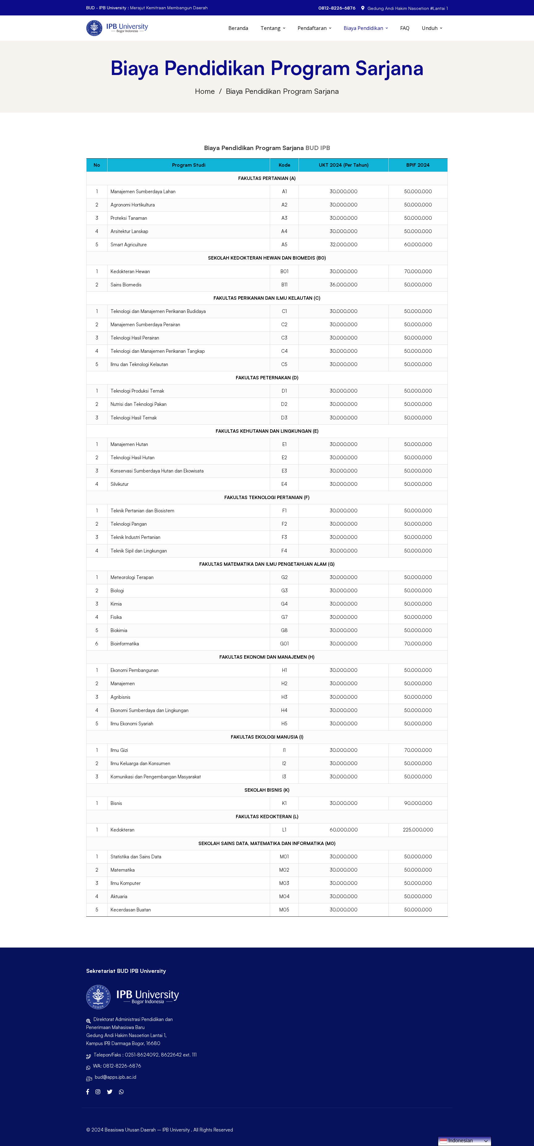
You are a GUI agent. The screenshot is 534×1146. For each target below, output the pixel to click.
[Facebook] (87, 1091)
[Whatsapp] (121, 1091)
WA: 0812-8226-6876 (117, 1066)
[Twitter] (109, 1091)
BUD (312, 148)
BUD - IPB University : (107, 7)
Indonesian (460, 1140)
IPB (325, 148)
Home (205, 91)
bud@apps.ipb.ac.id (115, 1077)
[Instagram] (98, 1091)
